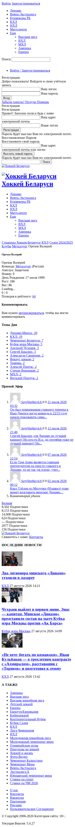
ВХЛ (21, 40)
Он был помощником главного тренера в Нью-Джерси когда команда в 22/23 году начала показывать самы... (39, 413)
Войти (6, 3)
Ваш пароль (49, 93)
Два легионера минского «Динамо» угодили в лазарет (34, 575)
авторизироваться (31, 313)
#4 (34, 296)
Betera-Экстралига (23, 14)
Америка (24, 48)
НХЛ (13, 25)
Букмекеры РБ (20, 18)
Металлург (20, 246)
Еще (13, 33)
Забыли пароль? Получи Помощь (25, 102)
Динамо (15, 10)
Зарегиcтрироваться (26, 3)
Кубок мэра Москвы (16, 631)
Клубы (6, 246)
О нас (14, 790)
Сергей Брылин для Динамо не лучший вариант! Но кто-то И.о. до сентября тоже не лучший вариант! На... (41, 439)
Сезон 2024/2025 (61, 242)
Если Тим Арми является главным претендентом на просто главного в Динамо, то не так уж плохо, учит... (35, 465)
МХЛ (22, 44)
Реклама (16, 805)
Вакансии (17, 797)
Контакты (36, 537)
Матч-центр (18, 29)
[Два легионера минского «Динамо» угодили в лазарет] (12, 565)
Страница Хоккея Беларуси (21, 242)
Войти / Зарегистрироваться (30, 70)
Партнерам (18, 801)
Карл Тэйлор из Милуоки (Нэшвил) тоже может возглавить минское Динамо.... (39, 490)
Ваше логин (49, 125)
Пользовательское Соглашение (32, 809)
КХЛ (13, 22)
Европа (23, 52)
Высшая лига (27, 37)
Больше (7, 503)
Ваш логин (49, 89)
